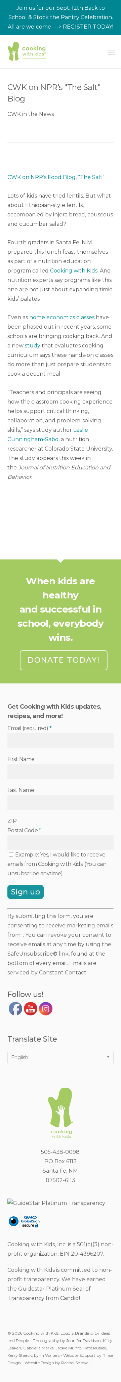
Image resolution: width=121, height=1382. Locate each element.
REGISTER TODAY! (88, 27)
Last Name (20, 790)
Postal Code (24, 830)
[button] (111, 51)
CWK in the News (30, 114)
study (32, 345)
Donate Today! (64, 660)
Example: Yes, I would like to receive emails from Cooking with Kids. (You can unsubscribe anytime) (57, 864)
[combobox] (60, 1057)
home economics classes (61, 317)
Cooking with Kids (73, 270)
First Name (21, 759)
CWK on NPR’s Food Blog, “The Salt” (56, 177)
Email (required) (29, 728)
